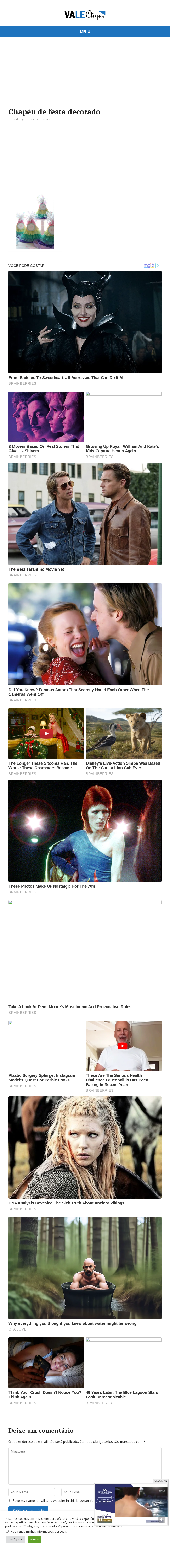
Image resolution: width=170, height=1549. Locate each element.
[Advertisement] (85, 78)
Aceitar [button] (34, 1539)
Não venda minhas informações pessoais (38, 1531)
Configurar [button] (15, 1539)
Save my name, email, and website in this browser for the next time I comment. (73, 1500)
